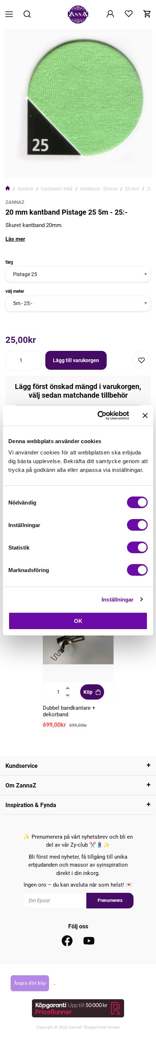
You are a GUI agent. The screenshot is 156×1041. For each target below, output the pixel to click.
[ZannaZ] (78, 14)
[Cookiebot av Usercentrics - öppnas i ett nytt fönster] (98, 415)
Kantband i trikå (57, 188)
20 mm (132, 188)
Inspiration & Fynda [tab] (30, 805)
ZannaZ (14, 202)
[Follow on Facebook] (67, 941)
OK (78, 621)
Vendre (113, 1027)
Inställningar (118, 599)
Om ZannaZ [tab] (20, 785)
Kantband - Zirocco (99, 188)
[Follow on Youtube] (89, 941)
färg (9, 262)
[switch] (137, 525)
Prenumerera (110, 900)
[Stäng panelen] (145, 415)
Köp (88, 692)
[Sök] (27, 15)
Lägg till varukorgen (76, 360)
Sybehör (25, 188)
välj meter (14, 291)
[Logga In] (110, 14)
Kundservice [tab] (21, 765)
